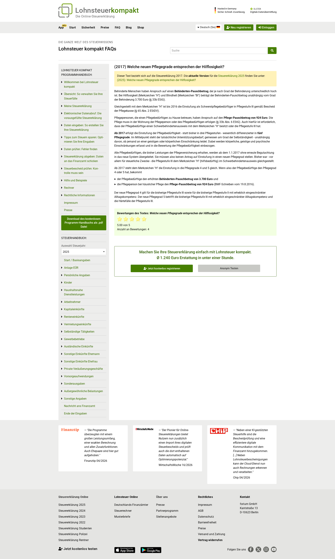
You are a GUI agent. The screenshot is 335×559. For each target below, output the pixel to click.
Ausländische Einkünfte (78, 346)
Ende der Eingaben (75, 413)
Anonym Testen (229, 268)
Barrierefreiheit (207, 522)
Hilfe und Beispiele (75, 180)
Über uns (162, 497)
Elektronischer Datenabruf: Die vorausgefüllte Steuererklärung (83, 116)
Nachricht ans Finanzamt (79, 406)
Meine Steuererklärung (78, 106)
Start (72, 27)
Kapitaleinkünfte (74, 309)
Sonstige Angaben (75, 398)
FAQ (117, 27)
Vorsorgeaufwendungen (79, 376)
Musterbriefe (122, 516)
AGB (200, 510)
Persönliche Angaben (77, 275)
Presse (68, 210)
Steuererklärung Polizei (72, 534)
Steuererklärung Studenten (75, 528)
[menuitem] (208, 27)
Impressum (71, 202)
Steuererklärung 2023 (71, 516)
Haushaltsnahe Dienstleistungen (74, 292)
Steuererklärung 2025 (231, 76)
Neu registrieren (240, 27)
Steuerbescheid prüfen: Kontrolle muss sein (81, 171)
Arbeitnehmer (72, 302)
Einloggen (267, 27)
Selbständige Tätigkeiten (79, 331)
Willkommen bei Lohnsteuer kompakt (81, 84)
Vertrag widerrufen (210, 540)
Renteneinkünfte (74, 316)
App (61, 27)
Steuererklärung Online (73, 497)
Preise (105, 27)
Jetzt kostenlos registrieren (163, 268)
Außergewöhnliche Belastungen (83, 391)
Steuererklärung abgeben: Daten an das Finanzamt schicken (83, 159)
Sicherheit (88, 27)
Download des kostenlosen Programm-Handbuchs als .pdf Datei (84, 222)
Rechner (69, 187)
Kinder (68, 282)
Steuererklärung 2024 (71, 510)
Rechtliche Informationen (79, 195)
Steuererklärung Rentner (73, 540)
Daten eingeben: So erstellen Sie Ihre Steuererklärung (83, 127)
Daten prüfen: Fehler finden (80, 149)
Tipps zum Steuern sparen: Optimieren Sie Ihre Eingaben (83, 140)
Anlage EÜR (71, 267)
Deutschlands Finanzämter (131, 504)
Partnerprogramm (167, 510)
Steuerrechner (123, 510)
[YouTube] (274, 549)
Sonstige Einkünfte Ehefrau (81, 361)
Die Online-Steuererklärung (95, 16)
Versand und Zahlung (211, 534)
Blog (129, 27)
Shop (140, 27)
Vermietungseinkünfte (77, 324)
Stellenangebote (166, 516)
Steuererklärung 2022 (71, 522)
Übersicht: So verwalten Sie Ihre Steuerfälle (83, 96)
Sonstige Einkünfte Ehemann (82, 354)
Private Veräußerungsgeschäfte (83, 368)
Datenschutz (206, 516)
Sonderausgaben (74, 383)
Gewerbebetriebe (74, 339)
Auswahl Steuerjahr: (73, 245)
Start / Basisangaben (77, 260)
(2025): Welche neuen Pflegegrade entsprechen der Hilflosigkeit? (156, 80)
